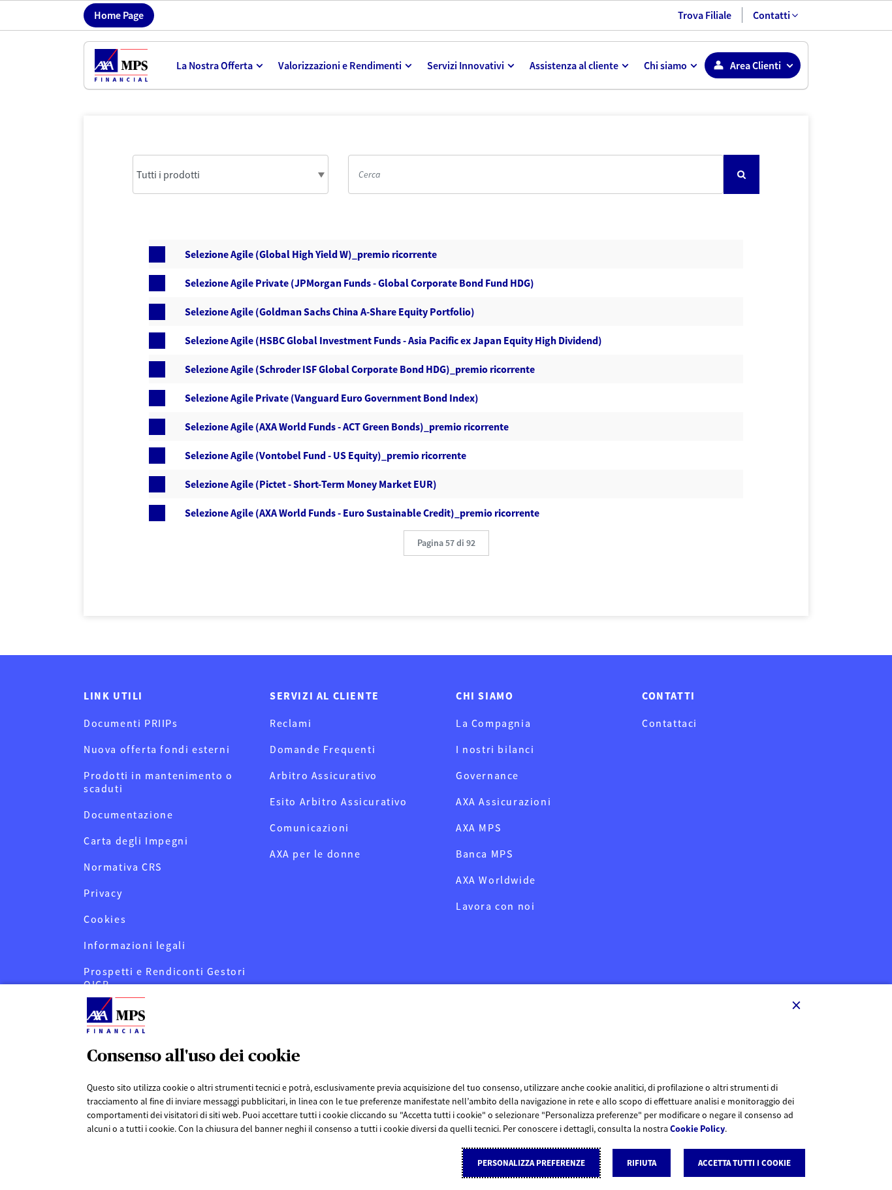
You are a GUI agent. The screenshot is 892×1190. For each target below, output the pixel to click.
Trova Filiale (704, 15)
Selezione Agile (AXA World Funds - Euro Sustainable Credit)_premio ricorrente (362, 512)
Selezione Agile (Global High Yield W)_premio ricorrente (311, 254)
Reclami (290, 723)
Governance (487, 775)
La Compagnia (493, 723)
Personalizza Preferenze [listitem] (531, 1162)
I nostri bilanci (495, 749)
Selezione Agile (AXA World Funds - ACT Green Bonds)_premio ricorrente (347, 426)
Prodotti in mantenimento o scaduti (158, 782)
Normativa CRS (123, 866)
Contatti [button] (771, 15)
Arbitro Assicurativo (323, 775)
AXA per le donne (315, 853)
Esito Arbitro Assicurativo (338, 801)
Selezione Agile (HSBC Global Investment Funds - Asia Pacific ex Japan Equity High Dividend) (393, 340)
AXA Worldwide (496, 879)
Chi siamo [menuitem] (665, 65)
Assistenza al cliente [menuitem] (574, 65)
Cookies (105, 918)
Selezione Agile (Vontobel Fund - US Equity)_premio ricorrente (325, 455)
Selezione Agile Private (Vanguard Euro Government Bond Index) (332, 397)
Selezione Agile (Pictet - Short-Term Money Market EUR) (311, 483)
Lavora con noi (495, 905)
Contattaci (669, 723)
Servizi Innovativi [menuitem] (465, 65)
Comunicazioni (309, 827)
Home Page (119, 15)
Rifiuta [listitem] (641, 1162)
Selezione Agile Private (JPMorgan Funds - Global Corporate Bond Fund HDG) (359, 282)
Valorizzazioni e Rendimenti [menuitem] (340, 65)
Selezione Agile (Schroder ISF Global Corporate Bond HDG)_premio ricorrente (360, 369)
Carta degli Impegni (136, 840)
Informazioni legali (134, 945)
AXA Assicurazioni (503, 801)
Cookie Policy (697, 1128)
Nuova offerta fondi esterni (157, 749)
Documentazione (128, 814)
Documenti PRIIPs (131, 723)
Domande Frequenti (322, 749)
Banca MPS (484, 853)
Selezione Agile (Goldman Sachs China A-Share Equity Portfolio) (330, 311)
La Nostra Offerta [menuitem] (214, 65)
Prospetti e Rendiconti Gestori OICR (165, 978)
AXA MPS (478, 827)
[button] (446, 543)
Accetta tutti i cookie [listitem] (744, 1162)
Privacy (103, 892)
